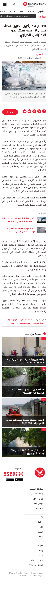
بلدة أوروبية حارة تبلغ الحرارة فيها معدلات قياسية (25, 361)
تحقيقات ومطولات (36, 560)
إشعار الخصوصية (36, 493)
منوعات (40, 545)
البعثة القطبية (38, 323)
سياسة (31, 11)
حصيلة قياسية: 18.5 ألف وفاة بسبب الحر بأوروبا (27, 452)
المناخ (11, 323)
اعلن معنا (39, 508)
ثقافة (41, 536)
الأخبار (41, 11)
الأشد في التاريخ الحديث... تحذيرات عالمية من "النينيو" (25, 391)
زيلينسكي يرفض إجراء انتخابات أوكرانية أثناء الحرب (16, 16)
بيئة (27, 334)
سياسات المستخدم (36, 489)
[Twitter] (19, 474)
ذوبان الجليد (12, 319)
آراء (21, 11)
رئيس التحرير (38, 498)
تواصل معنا (38, 503)
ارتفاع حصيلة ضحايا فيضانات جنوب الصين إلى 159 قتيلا (25, 421)
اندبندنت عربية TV (36, 565)
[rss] (5, 474)
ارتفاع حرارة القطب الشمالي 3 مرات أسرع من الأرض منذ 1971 (21, 230)
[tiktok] (8, 474)
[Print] (24, 111)
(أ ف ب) (39, 54)
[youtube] (14, 474)
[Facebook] (22, 474)
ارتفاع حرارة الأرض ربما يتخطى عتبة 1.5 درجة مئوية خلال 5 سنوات (18, 220)
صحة (41, 555)
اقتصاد (13, 11)
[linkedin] (11, 474)
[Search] (14, 4)
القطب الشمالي (26, 319)
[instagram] (17, 474)
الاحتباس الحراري (23, 323)
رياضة (41, 550)
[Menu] (5, 4)
